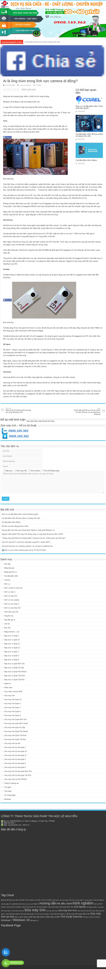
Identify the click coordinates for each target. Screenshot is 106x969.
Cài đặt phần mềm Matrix (33, 42)
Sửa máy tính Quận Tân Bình (15, 735)
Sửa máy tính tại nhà (12, 743)
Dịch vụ (7, 584)
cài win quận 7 (88, 900)
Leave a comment (25, 85)
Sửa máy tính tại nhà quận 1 (15, 747)
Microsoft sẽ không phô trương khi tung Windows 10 (18, 410)
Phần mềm (8, 688)
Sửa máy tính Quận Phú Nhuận (16, 731)
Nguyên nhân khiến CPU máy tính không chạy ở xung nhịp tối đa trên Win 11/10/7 (32, 534)
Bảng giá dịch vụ (10, 572)
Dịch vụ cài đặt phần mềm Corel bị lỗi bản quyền (89, 107)
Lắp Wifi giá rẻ (9, 620)
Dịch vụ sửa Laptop (11, 600)
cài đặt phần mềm (16, 904)
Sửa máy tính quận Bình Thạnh (16, 723)
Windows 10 (21, 920)
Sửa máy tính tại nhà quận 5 (15, 763)
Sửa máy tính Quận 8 (12, 711)
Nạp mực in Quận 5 (11, 656)
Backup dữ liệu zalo (8, 900)
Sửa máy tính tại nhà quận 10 (15, 751)
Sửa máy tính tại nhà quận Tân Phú (17, 775)
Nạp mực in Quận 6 (11, 660)
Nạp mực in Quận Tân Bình (14, 676)
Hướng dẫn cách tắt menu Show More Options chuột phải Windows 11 (28, 530)
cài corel (56, 900)
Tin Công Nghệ (10, 85)
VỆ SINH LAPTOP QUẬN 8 (91, 917)
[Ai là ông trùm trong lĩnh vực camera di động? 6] (35, 157)
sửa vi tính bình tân (32, 917)
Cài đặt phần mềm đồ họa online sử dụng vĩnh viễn (89, 135)
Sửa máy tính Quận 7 (12, 707)
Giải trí (36, 904)
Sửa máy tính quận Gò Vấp (14, 727)
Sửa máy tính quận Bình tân (78, 914)
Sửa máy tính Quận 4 (12, 703)
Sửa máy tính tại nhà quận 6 (15, 767)
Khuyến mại (8, 616)
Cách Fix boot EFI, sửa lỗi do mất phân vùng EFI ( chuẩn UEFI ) (26, 542)
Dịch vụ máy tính (10, 596)
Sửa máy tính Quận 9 (12, 715)
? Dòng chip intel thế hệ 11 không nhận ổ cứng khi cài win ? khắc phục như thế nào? (33, 538)
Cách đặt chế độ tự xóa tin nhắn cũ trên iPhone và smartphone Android (87, 411)
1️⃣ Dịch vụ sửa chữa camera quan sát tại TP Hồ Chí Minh (24, 550)
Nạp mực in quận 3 (11, 652)
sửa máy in (7, 911)
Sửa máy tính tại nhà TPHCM (15, 779)
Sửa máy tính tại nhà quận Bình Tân (18, 771)
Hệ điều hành (64, 903)
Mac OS (7, 628)
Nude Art (7, 684)
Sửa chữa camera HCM (13, 692)
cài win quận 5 (79, 900)
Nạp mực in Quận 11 (12, 644)
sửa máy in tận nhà (18, 911)
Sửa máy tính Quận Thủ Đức (15, 739)
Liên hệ (7, 624)
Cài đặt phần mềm (11, 576)
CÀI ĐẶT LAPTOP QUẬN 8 (43, 900)
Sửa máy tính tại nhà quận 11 (15, 755)
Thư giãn (7, 787)
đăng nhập (38, 421)
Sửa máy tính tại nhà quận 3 (15, 759)
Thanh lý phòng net (11, 783)
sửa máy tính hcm (67, 910)
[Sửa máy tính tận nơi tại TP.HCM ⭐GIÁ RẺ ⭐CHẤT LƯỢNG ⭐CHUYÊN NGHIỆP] (53, 18)
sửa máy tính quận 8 (13, 914)
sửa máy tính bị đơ (52, 911)
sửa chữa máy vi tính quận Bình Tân (60, 907)
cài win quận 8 (99, 900)
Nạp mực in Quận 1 (11, 636)
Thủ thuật (7, 791)
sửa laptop (80, 906)
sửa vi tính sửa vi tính (50, 917)
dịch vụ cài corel (28, 904)
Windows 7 (6, 920)
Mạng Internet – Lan (11, 632)
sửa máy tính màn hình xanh (86, 911)
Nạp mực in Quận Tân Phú (14, 680)
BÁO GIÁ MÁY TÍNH (22, 900)
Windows (7, 799)
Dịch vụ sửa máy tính (12, 608)
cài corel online (64, 900)
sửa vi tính (18, 917)
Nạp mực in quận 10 (12, 640)
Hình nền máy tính (11, 612)
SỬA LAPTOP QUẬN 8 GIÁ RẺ (16, 907)
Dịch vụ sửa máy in (11, 604)
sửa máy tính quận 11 (43, 914)
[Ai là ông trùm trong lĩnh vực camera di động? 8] (44, 300)
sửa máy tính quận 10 (28, 914)
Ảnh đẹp (7, 564)
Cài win (71, 900)
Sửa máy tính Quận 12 (12, 699)
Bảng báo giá (9, 568)
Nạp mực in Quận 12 (12, 648)
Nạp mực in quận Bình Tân (14, 664)
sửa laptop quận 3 (91, 907)
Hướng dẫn (48, 903)
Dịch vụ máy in (10, 592)
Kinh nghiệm (83, 903)
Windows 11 (34, 920)
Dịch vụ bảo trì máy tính (13, 588)
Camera (7, 580)
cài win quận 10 (6, 904)
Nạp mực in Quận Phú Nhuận (15, 672)
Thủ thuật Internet (71, 916)
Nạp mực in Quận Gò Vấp (14, 668)
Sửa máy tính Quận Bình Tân (15, 719)
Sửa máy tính (9, 695)
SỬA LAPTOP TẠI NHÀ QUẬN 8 (37, 907)
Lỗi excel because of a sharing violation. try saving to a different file (27, 546)
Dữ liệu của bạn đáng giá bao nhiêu (15, 526)
